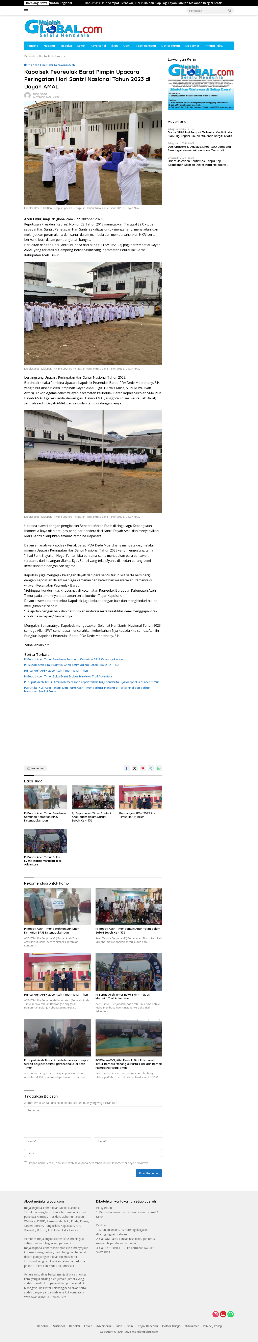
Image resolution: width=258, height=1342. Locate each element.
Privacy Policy (214, 46)
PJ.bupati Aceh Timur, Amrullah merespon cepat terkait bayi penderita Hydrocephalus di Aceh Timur (91, 682)
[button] (230, 10)
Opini (126, 46)
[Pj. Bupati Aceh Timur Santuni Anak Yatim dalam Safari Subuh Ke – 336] (93, 797)
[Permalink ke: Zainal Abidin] (27, 95)
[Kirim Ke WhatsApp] (159, 768)
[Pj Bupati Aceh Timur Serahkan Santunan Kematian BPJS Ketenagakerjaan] (45, 797)
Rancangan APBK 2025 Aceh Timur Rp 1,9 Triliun (56, 670)
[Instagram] (215, 1314)
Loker (81, 46)
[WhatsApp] (230, 1314)
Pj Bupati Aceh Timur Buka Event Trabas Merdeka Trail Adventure (68, 676)
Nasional (49, 46)
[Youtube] (223, 1314)
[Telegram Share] (151, 768)
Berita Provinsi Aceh (62, 65)
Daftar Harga (170, 46)
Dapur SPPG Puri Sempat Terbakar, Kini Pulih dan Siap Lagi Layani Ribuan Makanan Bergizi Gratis (88, 3)
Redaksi (66, 46)
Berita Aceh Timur (36, 65)
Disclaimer (192, 46)
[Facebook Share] (127, 768)
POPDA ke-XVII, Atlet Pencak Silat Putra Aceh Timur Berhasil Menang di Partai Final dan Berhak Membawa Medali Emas (87, 689)
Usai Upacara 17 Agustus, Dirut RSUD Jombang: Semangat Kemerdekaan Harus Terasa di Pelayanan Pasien (199, 148)
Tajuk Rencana (146, 46)
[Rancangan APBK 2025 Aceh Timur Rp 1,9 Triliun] (140, 797)
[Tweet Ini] (135, 768)
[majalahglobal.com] (63, 28)
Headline (32, 46)
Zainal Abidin (40, 94)
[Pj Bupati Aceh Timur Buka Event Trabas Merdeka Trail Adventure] (45, 841)
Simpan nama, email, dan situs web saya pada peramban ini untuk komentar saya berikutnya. (88, 1163)
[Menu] (27, 10)
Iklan (114, 46)
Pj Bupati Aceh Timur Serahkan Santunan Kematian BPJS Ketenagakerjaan (74, 659)
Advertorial (98, 46)
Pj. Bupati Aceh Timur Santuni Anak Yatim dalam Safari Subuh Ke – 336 (71, 665)
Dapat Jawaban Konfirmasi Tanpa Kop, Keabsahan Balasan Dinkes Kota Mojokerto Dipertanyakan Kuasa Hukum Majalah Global (198, 163)
